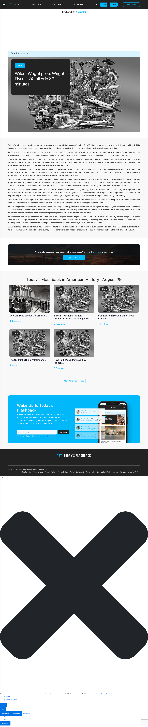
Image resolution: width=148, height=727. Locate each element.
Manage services (7, 697)
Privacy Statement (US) (129, 472)
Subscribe (131, 4)
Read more (16, 321)
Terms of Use (38, 472)
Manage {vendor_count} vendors (10, 699)
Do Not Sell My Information (107, 472)
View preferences (5, 713)
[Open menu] (4, 5)
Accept (3, 704)
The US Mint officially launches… (27, 359)
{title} (5, 716)
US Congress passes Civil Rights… (28, 315)
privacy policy (44, 436)
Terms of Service (101, 693)
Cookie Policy (62, 472)
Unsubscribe (90, 472)
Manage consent (5, 723)
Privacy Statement (77, 472)
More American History (74, 381)
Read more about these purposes (10, 700)
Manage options (7, 696)
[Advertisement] (74, 35)
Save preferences (16, 713)
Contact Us (75, 257)
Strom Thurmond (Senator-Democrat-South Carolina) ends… (72, 317)
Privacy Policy (50, 472)
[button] (74, 585)
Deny (3, 709)
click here (97, 252)
